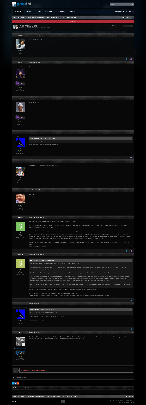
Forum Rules (63, 11)
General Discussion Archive (43, 27)
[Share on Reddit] (18, 383)
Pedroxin (23, 27)
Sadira (20, 62)
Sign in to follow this (118, 25)
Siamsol (20, 217)
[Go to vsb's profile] (20, 142)
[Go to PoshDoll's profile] (20, 171)
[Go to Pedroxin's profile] (15, 27)
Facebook (132, 17)
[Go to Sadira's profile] (20, 73)
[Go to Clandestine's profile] (20, 198)
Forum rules (73, 21)
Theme (13, 401)
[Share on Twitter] (13, 383)
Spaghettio (20, 254)
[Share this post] (132, 35)
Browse (19, 12)
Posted (34, 35)
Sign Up (131, 11)
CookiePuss (20, 98)
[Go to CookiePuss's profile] (20, 107)
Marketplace (50, 11)
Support (73, 11)
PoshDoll (20, 161)
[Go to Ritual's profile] (20, 341)
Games (39, 11)
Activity (29, 11)
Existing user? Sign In (120, 11)
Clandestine (20, 190)
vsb (20, 132)
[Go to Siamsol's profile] (20, 226)
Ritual (20, 332)
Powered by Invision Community (126, 402)
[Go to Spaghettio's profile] (20, 263)
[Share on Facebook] (15, 383)
